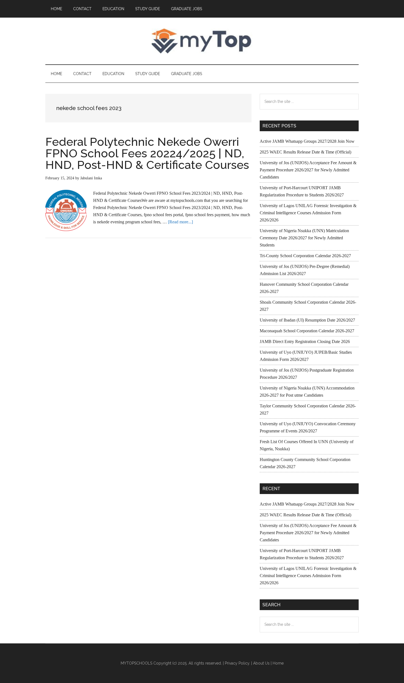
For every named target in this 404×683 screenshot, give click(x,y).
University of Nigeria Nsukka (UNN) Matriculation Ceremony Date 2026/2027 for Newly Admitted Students (304, 237)
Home (278, 663)
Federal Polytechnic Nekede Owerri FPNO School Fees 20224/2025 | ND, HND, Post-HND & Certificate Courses (147, 153)
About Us (261, 663)
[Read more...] (180, 222)
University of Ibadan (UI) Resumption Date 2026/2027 (307, 320)
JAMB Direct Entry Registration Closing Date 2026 (305, 341)
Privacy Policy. (237, 663)
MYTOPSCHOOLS (202, 41)
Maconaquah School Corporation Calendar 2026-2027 (307, 330)
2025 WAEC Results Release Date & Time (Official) (305, 152)
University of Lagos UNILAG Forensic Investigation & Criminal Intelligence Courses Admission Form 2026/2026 (308, 212)
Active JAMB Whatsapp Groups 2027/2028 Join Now (307, 141)
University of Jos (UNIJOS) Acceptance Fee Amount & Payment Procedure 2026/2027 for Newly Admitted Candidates (308, 169)
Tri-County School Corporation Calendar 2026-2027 (305, 255)
